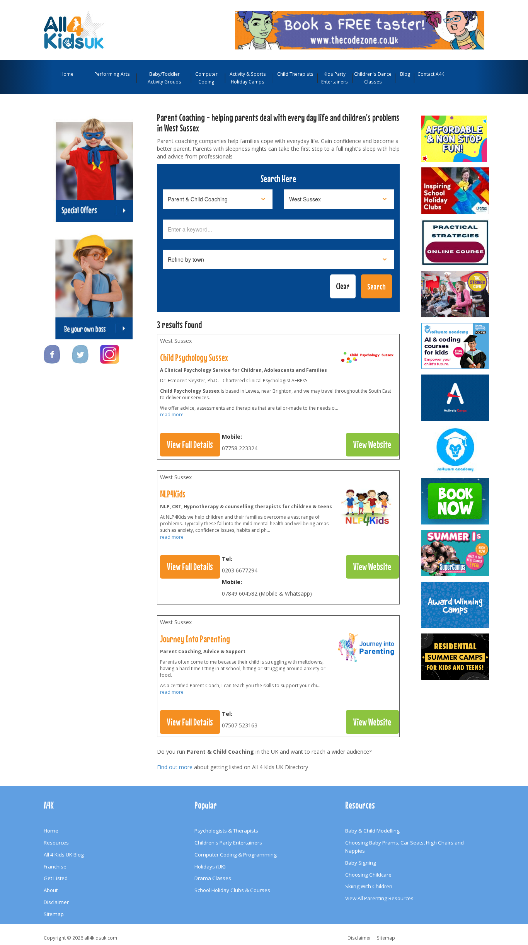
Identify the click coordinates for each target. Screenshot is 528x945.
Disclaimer (56, 902)
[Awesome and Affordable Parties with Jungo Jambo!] (455, 139)
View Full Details (190, 444)
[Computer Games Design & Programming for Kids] (455, 449)
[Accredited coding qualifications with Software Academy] (455, 346)
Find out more (174, 767)
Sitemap (54, 914)
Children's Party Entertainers (228, 842)
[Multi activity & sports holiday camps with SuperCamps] (455, 553)
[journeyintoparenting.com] (367, 649)
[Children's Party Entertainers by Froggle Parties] (455, 501)
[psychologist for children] (367, 359)
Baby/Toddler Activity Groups (164, 78)
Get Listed (56, 878)
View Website (372, 444)
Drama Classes (212, 878)
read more (172, 414)
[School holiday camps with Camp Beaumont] (455, 605)
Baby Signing (360, 862)
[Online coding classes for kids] (359, 29)
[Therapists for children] (367, 509)
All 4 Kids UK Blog (64, 854)
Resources (56, 842)
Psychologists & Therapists (226, 830)
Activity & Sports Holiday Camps (248, 78)
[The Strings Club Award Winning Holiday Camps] (455, 294)
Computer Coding (206, 78)
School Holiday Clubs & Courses (232, 890)
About (51, 890)
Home (66, 74)
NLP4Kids (173, 494)
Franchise (55, 866)
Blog (405, 74)
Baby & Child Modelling (372, 830)
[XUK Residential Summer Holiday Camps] (455, 656)
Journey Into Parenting (195, 638)
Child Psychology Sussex (194, 357)
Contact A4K (430, 74)
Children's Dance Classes (373, 78)
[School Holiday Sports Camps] (455, 190)
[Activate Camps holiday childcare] (455, 398)
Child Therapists (295, 74)
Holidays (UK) (210, 866)
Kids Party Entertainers (334, 78)
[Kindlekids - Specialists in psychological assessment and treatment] (455, 242)
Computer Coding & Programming (235, 854)
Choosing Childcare (368, 874)
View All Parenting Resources (379, 898)
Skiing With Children (368, 886)
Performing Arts (112, 74)
